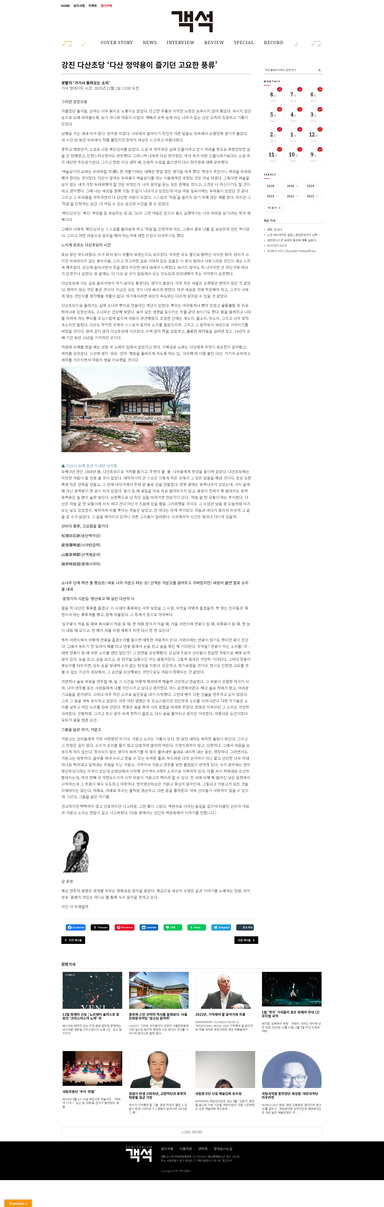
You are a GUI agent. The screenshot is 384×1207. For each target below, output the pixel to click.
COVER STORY (117, 42)
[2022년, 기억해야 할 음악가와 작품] (225, 990)
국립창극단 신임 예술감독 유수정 (218, 1093)
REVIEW (214, 42)
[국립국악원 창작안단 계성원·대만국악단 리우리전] (292, 1069)
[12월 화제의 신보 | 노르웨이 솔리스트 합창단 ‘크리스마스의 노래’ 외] (92, 990)
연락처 (203, 1148)
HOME (65, 5)
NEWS (150, 42)
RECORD (274, 42)
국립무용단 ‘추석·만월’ (78, 1091)
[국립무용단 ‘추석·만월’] (92, 1068)
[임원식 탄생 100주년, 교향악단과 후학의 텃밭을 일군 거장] (159, 1069)
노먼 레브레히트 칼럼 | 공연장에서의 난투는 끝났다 (298, 235)
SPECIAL (244, 42)
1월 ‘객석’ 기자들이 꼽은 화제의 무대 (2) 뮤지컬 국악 (291, 1014)
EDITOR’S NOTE (277, 245)
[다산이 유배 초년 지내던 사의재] (125, 409)
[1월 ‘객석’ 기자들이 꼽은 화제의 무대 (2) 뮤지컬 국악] (292, 989)
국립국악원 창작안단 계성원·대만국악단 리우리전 (290, 1095)
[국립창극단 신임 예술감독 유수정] (225, 1069)
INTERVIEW (181, 42)
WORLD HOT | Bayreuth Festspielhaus (291, 251)
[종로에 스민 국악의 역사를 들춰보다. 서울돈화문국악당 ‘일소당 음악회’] (159, 990)
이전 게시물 (75, 940)
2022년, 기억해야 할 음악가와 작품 (220, 1014)
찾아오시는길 (223, 1148)
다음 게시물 (244, 940)
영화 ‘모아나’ (275, 229)
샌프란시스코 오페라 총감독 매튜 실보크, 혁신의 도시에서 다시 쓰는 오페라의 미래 (317, 240)
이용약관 (186, 1148)
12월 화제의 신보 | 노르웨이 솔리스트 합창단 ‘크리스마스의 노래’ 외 (90, 1016)
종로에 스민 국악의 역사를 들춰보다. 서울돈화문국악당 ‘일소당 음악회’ (158, 1016)
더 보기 (274, 208)
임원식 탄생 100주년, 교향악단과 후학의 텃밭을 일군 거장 (157, 1095)
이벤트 (92, 5)
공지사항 (79, 5)
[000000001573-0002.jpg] (76, 850)
